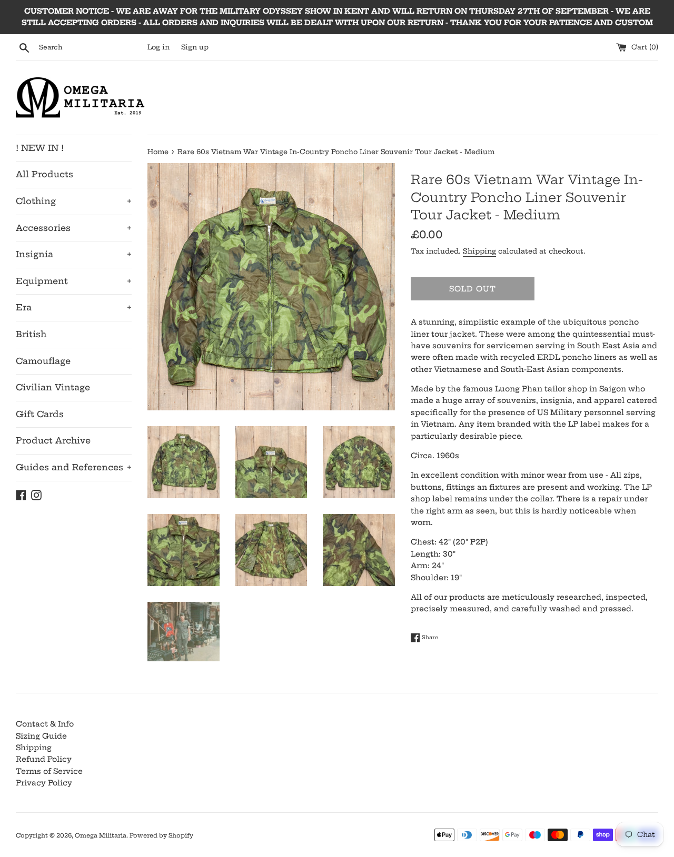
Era (74, 307)
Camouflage (43, 361)
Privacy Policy (44, 783)
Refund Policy (44, 759)
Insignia (74, 254)
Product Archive (53, 440)
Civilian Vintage (53, 387)
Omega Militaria (100, 835)
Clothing (74, 201)
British (31, 334)
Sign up (195, 47)
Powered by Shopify (161, 835)
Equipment (74, 281)
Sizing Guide (41, 736)
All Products (44, 174)
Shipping (479, 251)
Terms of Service (49, 771)
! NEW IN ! (40, 148)
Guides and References (74, 467)
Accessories (74, 228)
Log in (158, 47)
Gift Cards (40, 414)
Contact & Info (45, 724)
